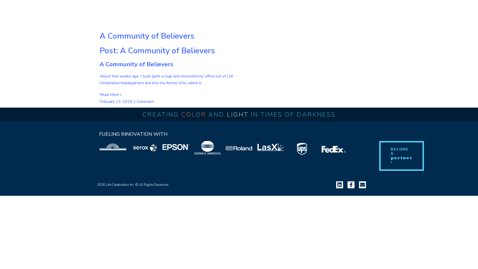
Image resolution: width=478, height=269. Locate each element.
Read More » (111, 94)
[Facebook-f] (351, 184)
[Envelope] (362, 184)
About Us (39, 12)
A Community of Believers (136, 64)
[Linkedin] (339, 184)
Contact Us (145, 12)
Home (14, 12)
